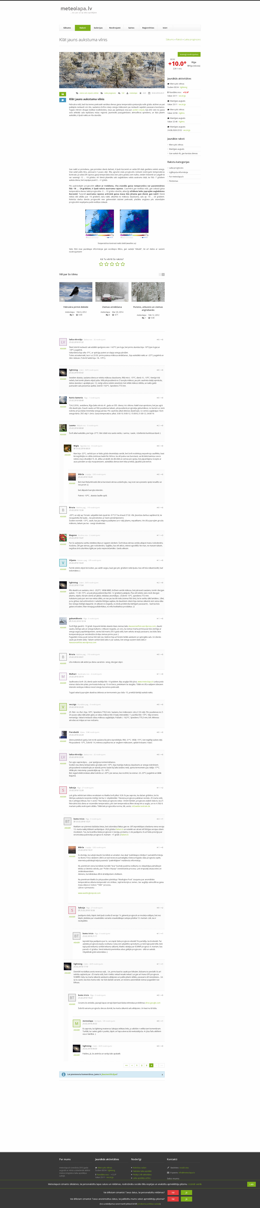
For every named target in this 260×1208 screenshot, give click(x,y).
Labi (251, 1184)
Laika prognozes (192, 39)
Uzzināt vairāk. (195, 1184)
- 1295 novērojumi (98, 474)
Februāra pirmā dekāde (75, 307)
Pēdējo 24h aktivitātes (142, 1174)
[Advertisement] (154, 12)
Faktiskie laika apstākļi (142, 1171)
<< (126, 1065)
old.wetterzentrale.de (141, 806)
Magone (73, 535)
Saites (131, 28)
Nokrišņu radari (139, 1167)
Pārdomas (173, 181)
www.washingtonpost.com (89, 893)
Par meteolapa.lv (176, 176)
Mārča (81, 474)
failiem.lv (119, 829)
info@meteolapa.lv (187, 1172)
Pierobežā (74, 732)
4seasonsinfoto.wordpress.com (142, 626)
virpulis (90, 93)
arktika (95, 93)
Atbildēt (63, 348)
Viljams (72, 560)
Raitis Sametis (76, 397)
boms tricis (79, 819)
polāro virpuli (138, 110)
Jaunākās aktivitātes (179, 78)
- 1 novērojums (94, 398)
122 (123, 93)
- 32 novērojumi (99, 339)
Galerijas (98, 28)
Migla (76, 446)
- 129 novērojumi (108, 1021)
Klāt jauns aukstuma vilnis (86, 99)
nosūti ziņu (184, 1167)
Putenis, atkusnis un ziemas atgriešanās (148, 308)
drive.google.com (152, 1003)
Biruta (72, 507)
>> (162, 1065)
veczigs (72, 704)
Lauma (72, 425)
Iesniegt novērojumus (189, 54)
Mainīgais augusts (177, 101)
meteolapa (133, 93)
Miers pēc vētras (177, 83)
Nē (173, 1192)
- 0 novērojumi (92, 425)
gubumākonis (75, 618)
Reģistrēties (148, 28)
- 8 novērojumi (96, 446)
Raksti (83, 28)
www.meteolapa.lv (145, 681)
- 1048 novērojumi (92, 732)
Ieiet (165, 28)
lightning (73, 370)
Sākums (67, 28)
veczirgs (182, 96)
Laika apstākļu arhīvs (141, 1178)
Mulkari (72, 674)
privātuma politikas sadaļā (148, 1204)
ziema (82, 93)
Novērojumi (115, 28)
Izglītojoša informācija (178, 172)
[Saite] (75, 292)
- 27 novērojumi (87, 788)
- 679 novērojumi (94, 560)
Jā (186, 1192)
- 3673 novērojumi (91, 370)
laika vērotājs (75, 339)
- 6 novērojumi (96, 674)
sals (85, 93)
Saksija (72, 787)
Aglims (181, 113)
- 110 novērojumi (93, 507)
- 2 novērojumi (94, 535)
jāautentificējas (109, 1074)
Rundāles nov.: (179, 92)
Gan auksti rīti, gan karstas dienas (183, 153)
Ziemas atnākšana (112, 307)
